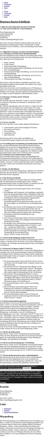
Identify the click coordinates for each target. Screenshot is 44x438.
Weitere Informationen (15, 368)
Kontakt (6, 6)
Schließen (3, 382)
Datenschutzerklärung (11, 412)
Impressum (7, 408)
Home (6, 2)
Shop (5, 8)
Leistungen (7, 4)
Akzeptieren (26, 368)
